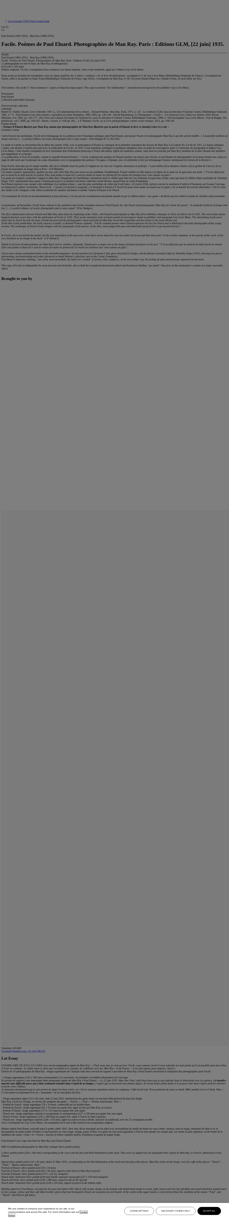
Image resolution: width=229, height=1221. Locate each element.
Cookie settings (139, 1211)
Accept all (209, 1211)
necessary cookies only (175, 1211)
